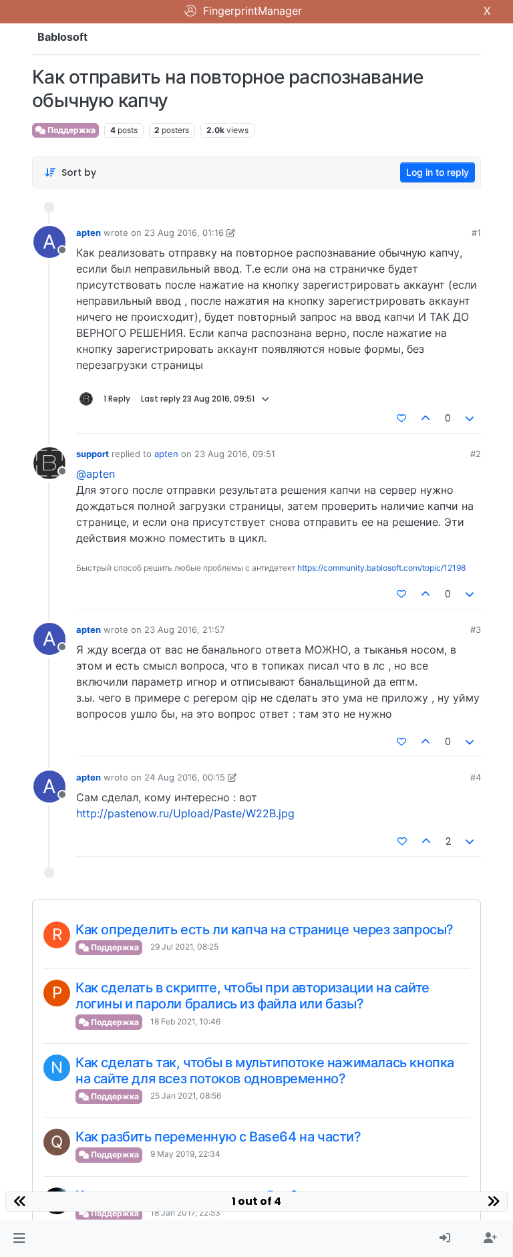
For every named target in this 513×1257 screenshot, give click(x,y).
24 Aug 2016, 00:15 (184, 777)
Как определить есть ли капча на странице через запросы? (264, 930)
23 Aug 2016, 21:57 (184, 629)
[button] (19, 1238)
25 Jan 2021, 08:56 (185, 1096)
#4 (475, 777)
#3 (475, 629)
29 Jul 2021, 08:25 (184, 947)
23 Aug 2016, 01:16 (184, 232)
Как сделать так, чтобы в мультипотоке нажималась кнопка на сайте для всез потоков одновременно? (264, 1071)
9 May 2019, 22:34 (185, 1154)
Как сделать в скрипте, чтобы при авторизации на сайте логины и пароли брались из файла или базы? (252, 996)
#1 (476, 232)
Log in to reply (437, 172)
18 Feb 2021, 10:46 (185, 1021)
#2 (475, 453)
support (92, 453)
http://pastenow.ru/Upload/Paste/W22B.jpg (185, 813)
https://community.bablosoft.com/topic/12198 (381, 568)
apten (88, 232)
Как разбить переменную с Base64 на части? (218, 1137)
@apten (95, 473)
